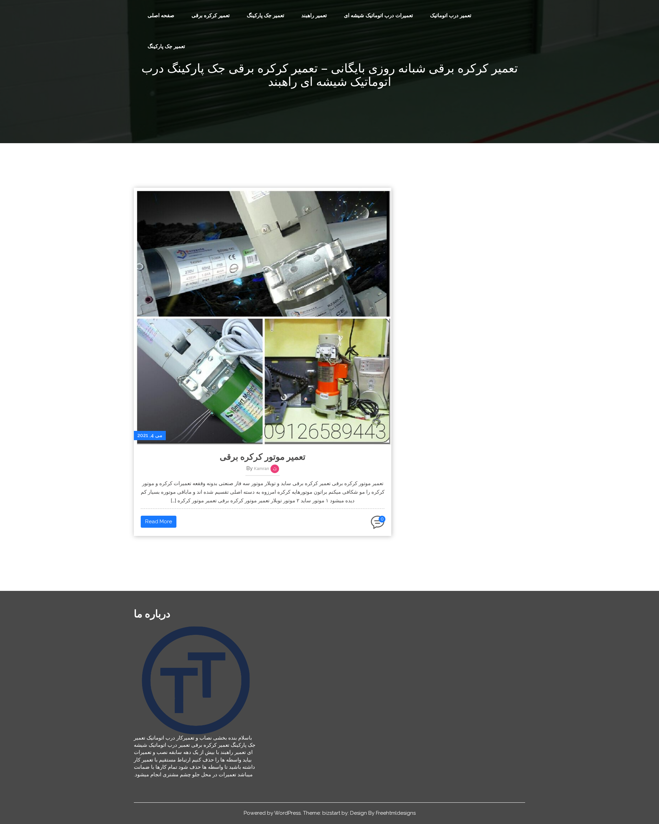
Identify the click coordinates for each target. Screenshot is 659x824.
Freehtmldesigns (396, 813)
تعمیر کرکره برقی (211, 15)
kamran (261, 468)
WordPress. (288, 813)
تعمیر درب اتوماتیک (450, 15)
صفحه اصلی (161, 15)
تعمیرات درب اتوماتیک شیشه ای (378, 15)
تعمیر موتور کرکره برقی (262, 456)
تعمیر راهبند (314, 15)
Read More (158, 521)
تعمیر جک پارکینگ (265, 15)
